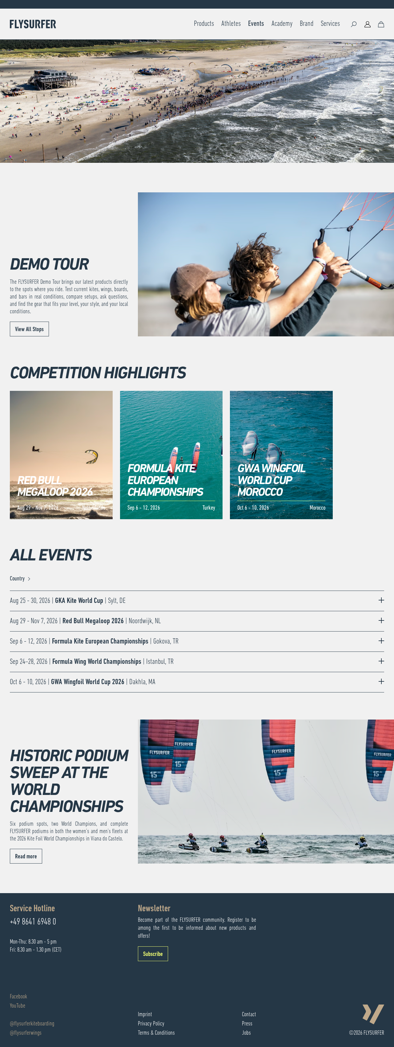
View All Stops (29, 330)
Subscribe (153, 954)
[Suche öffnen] (354, 24)
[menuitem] (204, 24)
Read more (26, 857)
